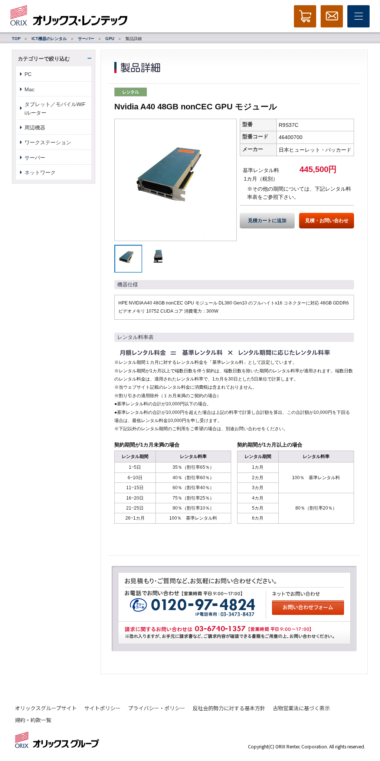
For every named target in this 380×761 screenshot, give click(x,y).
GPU (109, 38)
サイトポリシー (102, 708)
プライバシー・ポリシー (156, 708)
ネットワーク (40, 172)
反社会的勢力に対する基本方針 (229, 708)
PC (28, 74)
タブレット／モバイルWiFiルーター (55, 108)
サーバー (86, 38)
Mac (29, 89)
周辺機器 (34, 128)
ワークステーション (47, 142)
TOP (16, 38)
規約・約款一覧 (33, 720)
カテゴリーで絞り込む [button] (44, 59)
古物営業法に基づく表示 (301, 708)
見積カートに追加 (267, 220)
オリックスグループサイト (46, 708)
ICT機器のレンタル (49, 38)
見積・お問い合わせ (326, 220)
